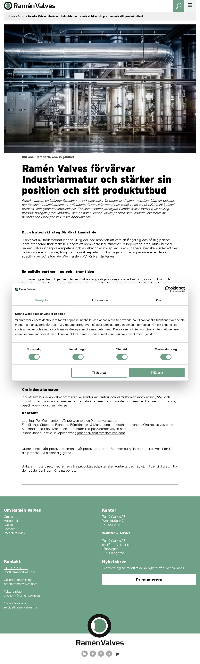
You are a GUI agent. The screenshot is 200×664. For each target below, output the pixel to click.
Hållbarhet (11, 521)
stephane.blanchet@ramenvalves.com (144, 425)
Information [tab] (100, 300)
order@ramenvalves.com (20, 584)
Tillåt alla (157, 372)
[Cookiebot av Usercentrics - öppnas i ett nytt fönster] (168, 289)
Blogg (21, 16)
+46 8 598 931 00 (16, 568)
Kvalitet (9, 525)
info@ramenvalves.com (19, 572)
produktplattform (96, 449)
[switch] (78, 357)
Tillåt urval (99, 372)
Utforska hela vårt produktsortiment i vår (52, 449)
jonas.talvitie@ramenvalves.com (101, 433)
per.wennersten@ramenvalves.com (93, 421)
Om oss (9, 517)
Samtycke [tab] (41, 300)
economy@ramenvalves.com (23, 596)
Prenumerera (149, 579)
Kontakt (9, 529)
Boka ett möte (33, 466)
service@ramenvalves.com (21, 607)
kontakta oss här (127, 466)
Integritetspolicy (14, 533)
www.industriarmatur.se (49, 405)
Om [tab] (158, 300)
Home (11, 16)
